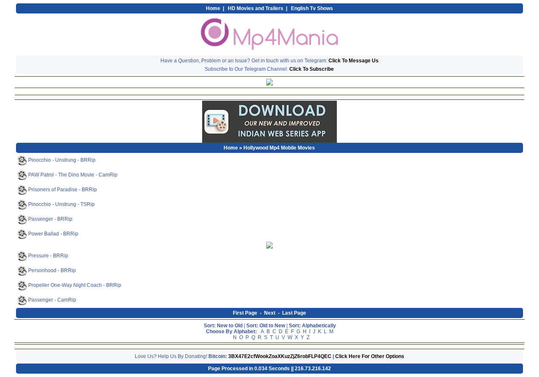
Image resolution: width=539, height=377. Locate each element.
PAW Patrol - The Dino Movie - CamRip (72, 175)
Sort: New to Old (223, 326)
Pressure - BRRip (47, 256)
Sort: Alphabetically (312, 326)
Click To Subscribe (311, 69)
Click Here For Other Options (369, 356)
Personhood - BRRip (51, 270)
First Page (245, 313)
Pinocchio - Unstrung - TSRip (61, 204)
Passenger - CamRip (51, 300)
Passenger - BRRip (49, 219)
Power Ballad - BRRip (52, 234)
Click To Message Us (353, 61)
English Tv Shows (312, 8)
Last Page (294, 313)
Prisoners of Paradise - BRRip (62, 190)
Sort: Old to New (265, 326)
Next (269, 313)
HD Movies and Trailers (255, 8)
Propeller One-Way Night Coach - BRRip (74, 285)
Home (213, 8)
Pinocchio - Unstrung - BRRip (61, 160)
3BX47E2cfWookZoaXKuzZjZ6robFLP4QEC (279, 356)
